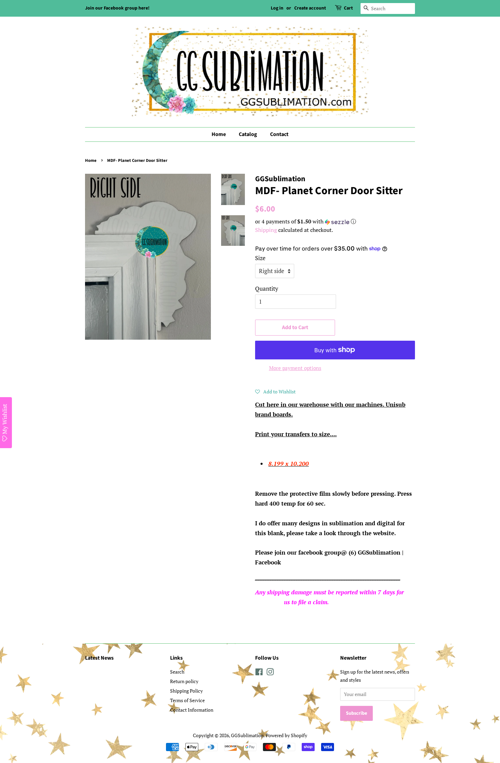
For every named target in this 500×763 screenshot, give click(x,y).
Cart (348, 8)
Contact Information (191, 710)
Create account (310, 8)
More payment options (295, 367)
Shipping (266, 230)
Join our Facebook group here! (117, 8)
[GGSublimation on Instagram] (270, 673)
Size (260, 258)
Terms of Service (187, 700)
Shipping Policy (186, 691)
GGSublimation (247, 735)
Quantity (266, 288)
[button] (335, 221)
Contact (279, 134)
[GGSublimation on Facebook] (259, 673)
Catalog (248, 134)
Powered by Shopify (286, 735)
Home (219, 134)
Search (177, 671)
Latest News (99, 658)
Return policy (184, 681)
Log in (277, 8)
